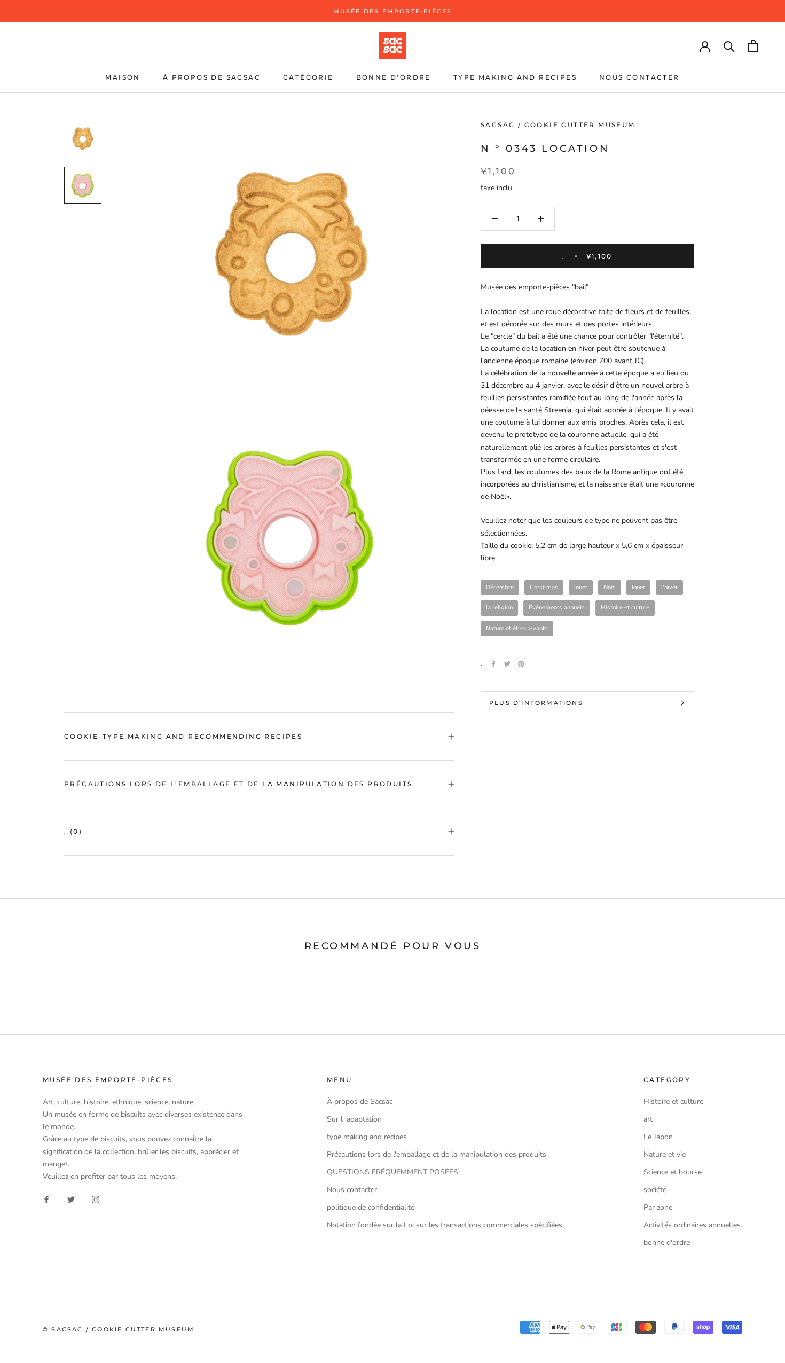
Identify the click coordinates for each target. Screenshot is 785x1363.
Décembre (500, 587)
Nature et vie (664, 1154)
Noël (609, 587)
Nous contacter (639, 77)
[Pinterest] (521, 664)
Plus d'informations (536, 703)
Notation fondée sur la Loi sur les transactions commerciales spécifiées (444, 1225)
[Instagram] (95, 1199)
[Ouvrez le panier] (753, 46)
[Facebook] (493, 664)
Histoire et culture (625, 608)
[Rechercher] (729, 45)
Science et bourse (672, 1172)
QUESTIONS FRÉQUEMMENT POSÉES (392, 1172)
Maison (122, 77)
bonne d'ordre (393, 77)
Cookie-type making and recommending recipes (183, 736)
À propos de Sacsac (212, 77)
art (648, 1119)
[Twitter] (507, 664)
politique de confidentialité (370, 1207)
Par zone (657, 1207)
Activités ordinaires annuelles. (692, 1225)
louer (580, 587)
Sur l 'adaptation (354, 1119)
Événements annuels (557, 608)
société (654, 1190)
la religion (499, 608)
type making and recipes (515, 77)
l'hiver (669, 587)
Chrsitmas (544, 587)
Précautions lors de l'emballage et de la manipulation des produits (238, 784)
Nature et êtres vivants (517, 628)
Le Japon (658, 1137)
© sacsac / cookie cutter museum (118, 1329)
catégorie (308, 77)
